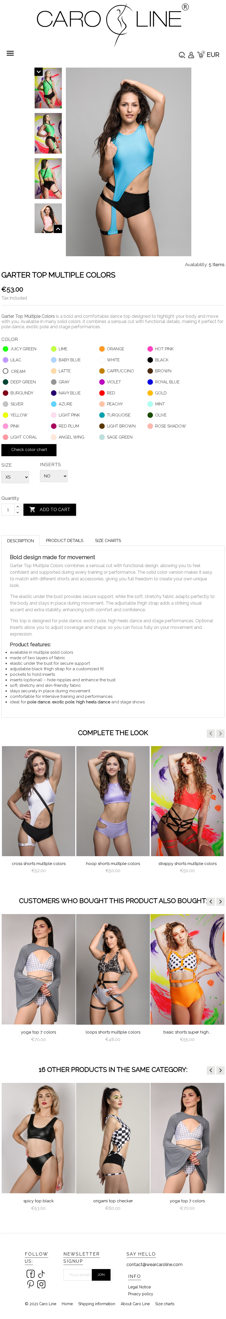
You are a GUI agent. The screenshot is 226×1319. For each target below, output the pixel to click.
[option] (38, 815)
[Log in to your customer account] (191, 55)
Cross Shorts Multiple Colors (39, 863)
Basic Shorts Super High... (187, 1032)
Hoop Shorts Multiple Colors (113, 863)
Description (20, 540)
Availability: (196, 264)
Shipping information (96, 1304)
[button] (211, 734)
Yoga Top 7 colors (38, 1032)
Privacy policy (140, 1294)
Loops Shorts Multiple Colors (113, 1032)
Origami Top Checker (113, 1200)
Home (67, 1304)
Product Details (64, 540)
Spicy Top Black (38, 1200)
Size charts (108, 540)
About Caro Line (135, 1304)
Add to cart (49, 509)
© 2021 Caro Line (40, 1304)
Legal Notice (139, 1287)
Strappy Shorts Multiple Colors (187, 863)
